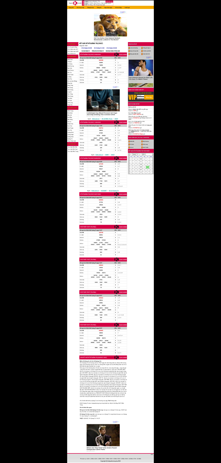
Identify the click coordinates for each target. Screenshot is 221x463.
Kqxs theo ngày (108, 7)
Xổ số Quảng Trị (114, 190)
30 (141, 159)
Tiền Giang (70, 96)
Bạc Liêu (70, 68)
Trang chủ (71, 7)
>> (139, 154)
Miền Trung (70, 111)
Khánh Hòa (70, 123)
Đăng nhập (149, 97)
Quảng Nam (71, 136)
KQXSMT (104, 190)
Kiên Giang (70, 89)
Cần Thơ (70, 79)
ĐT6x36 (95, 1)
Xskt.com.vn (95, 119)
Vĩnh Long (70, 102)
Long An (109, 3)
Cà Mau (69, 76)
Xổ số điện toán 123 (73, 49)
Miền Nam (70, 59)
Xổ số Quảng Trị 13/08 (99, 48)
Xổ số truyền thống (72, 47)
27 (141, 169)
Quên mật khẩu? (140, 99)
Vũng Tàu (70, 104)
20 (141, 167)
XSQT (86, 45)
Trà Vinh (70, 100)
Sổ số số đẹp (118, 7)
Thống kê (99, 7)
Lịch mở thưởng (134, 47)
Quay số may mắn (134, 50)
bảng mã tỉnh (145, 130)
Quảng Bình (71, 132)
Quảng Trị (70, 139)
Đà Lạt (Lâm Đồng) (72, 81)
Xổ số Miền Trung (107, 119)
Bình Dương (71, 66)
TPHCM (70, 61)
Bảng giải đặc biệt (134, 53)
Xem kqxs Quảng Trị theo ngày (113, 51)
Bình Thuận (70, 74)
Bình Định (70, 113)
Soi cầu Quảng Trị (85, 51)
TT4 (99, 1)
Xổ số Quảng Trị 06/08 (112, 48)
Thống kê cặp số (147, 47)
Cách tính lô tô (146, 53)
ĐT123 (89, 1)
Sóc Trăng (70, 94)
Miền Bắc (132, 141)
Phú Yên (70, 130)
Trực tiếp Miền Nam (73, 149)
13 (141, 164)
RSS (152, 454)
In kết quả (127, 7)
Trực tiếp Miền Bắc (72, 147)
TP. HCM (90, 3)
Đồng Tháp (70, 85)
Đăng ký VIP (131, 93)
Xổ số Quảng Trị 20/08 (86, 48)
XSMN (86, 3)
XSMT (86, 4)
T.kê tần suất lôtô (147, 50)
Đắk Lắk (70, 115)
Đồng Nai (70, 83)
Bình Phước (97, 3)
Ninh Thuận (70, 128)
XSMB (86, 1)
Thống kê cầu (90, 7)
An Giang (70, 64)
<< (130, 154)
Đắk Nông (96, 4)
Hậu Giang (104, 3)
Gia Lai (69, 121)
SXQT (116, 119)
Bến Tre (70, 72)
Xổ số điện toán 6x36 (73, 51)
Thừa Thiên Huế (72, 141)
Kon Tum (70, 126)
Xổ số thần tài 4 (72, 53)
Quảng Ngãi (102, 4)
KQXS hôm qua (109, 1)
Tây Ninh (70, 98)
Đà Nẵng (90, 4)
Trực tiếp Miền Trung (73, 151)
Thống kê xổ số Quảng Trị (98, 51)
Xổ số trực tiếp (80, 7)
